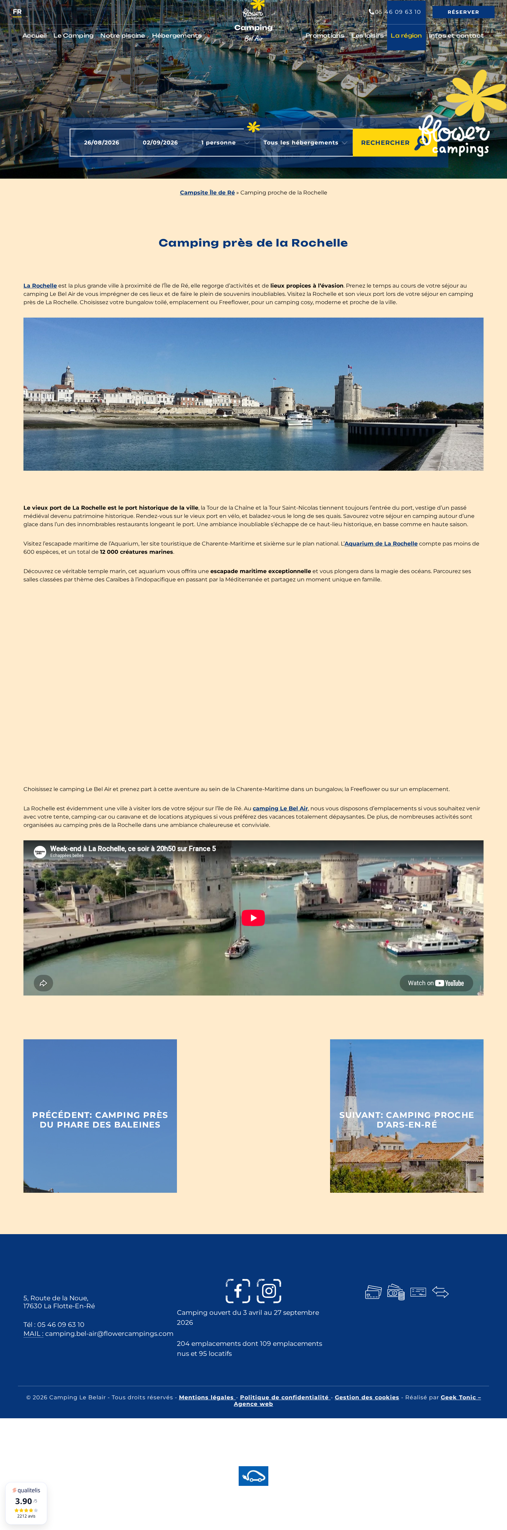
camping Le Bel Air (280, 808)
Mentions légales (207, 1397)
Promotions (325, 35)
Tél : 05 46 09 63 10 (53, 1324)
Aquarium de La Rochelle (381, 543)
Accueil (34, 35)
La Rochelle (40, 285)
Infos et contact (456, 35)
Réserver (463, 12)
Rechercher (385, 142)
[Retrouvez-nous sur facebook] (238, 1291)
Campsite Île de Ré (207, 192)
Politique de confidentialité (285, 1397)
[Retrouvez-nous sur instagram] (269, 1291)
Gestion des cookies (367, 1397)
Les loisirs (367, 35)
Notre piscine (122, 35)
